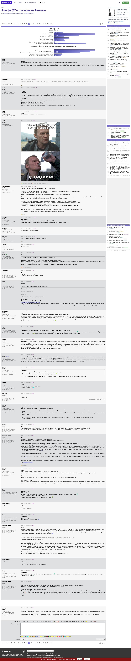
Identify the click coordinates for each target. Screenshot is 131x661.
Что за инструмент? (114, 76)
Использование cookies (32, 655)
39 (22, 23)
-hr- (76, 621)
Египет (111, 68)
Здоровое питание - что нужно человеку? (119, 38)
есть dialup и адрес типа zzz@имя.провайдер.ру (114, 237)
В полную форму (101, 639)
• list (61, 621)
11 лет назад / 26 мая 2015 (27, 525)
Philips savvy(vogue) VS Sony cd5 (116, 234)
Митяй (24, 183)
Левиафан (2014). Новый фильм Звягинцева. (24, 10)
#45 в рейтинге (14, 330)
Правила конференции (41, 654)
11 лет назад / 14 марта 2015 (28, 120)
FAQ (50, 654)
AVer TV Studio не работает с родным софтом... (119, 242)
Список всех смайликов (15, 624)
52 (45, 23)
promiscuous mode (113, 232)
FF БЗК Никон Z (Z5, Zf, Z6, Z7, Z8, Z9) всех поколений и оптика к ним (118, 64)
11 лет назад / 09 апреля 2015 (28, 236)
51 (43, 23)
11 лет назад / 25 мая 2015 (27, 503)
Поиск (47, 654)
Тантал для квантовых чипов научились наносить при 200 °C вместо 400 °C (118, 158)
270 (55, 30)
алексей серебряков (18, 13)
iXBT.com (29, 657)
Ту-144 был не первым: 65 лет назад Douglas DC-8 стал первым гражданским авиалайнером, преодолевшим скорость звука (119, 147)
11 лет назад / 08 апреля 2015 (28, 186)
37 (18, 23)
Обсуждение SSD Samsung (115, 66)
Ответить (103, 59)
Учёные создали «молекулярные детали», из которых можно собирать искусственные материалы (119, 161)
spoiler (47, 621)
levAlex (27, 183)
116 (61, 48)
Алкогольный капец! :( (114, 28)
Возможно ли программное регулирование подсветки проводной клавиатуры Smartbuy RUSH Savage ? (120, 136)
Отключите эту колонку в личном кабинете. (117, 250)
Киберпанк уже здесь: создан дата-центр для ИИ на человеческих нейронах (119, 164)
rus (78, 621)
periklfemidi (39, 183)
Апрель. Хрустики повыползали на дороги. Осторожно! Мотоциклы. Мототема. (119, 52)
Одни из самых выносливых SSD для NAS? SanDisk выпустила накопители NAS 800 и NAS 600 (119, 172)
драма (12, 13)
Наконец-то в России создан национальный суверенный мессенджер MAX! (119, 57)
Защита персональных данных (53, 655)
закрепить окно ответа (15, 626)
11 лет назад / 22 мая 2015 (27, 435)
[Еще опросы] (57, 30)
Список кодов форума (15, 623)
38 (20, 23)
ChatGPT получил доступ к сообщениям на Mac (120, 175)
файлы (90, 621)
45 (35, 23)
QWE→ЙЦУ (82, 621)
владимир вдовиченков (29, 13)
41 (26, 23)
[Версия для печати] (100, 24)
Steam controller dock (115, 130)
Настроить (87, 659)
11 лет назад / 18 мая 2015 (27, 339)
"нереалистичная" (27, 462)
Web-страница (5, 443)
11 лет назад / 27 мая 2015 (27, 581)
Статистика (54, 654)
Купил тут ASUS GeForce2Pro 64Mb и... (117, 227)
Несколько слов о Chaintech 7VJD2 (116, 247)
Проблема (112, 69)
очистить (95, 621)
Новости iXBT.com (112, 140)
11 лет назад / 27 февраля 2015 (28, 59)
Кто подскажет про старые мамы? (116, 238)
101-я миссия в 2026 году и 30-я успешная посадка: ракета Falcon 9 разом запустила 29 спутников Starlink (119, 143)
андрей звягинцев (7, 13)
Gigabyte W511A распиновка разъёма (118, 132)
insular (23, 241)
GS (23, 85)
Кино (2, 7)
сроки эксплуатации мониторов (116, 240)
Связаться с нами (31, 654)
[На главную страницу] (6, 2)
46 (37, 23)
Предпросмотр (40, 639)
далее (51, 23)
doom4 (34, 183)
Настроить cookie (42, 655)
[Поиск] (119, 2)
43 (31, 23)
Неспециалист (45, 183)
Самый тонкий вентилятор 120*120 (117, 59)
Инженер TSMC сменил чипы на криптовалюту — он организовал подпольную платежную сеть (119, 151)
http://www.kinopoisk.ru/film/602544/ (30, 302)
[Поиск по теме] (102, 24)
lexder (23, 214)
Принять (80, 659)
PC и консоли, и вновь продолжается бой (118, 71)
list (64, 621)
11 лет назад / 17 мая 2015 (27, 311)
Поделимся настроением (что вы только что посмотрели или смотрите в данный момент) (119, 44)
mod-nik (51, 30)
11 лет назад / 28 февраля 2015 (29, 87)
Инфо (99, 59)
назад (9, 23)
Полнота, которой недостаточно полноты (120, 128)
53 (47, 23)
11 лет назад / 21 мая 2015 (27, 424)
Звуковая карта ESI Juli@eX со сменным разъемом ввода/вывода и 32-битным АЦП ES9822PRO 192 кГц (119, 48)
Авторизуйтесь (24, 639)
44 (33, 23)
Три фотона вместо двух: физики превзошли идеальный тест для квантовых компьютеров (119, 155)
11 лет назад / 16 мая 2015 (27, 244)
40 (24, 23)
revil (30, 183)
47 (39, 23)
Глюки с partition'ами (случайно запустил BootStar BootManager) (118, 231)
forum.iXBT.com (56, 657)
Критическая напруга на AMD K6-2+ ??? (117, 245)
